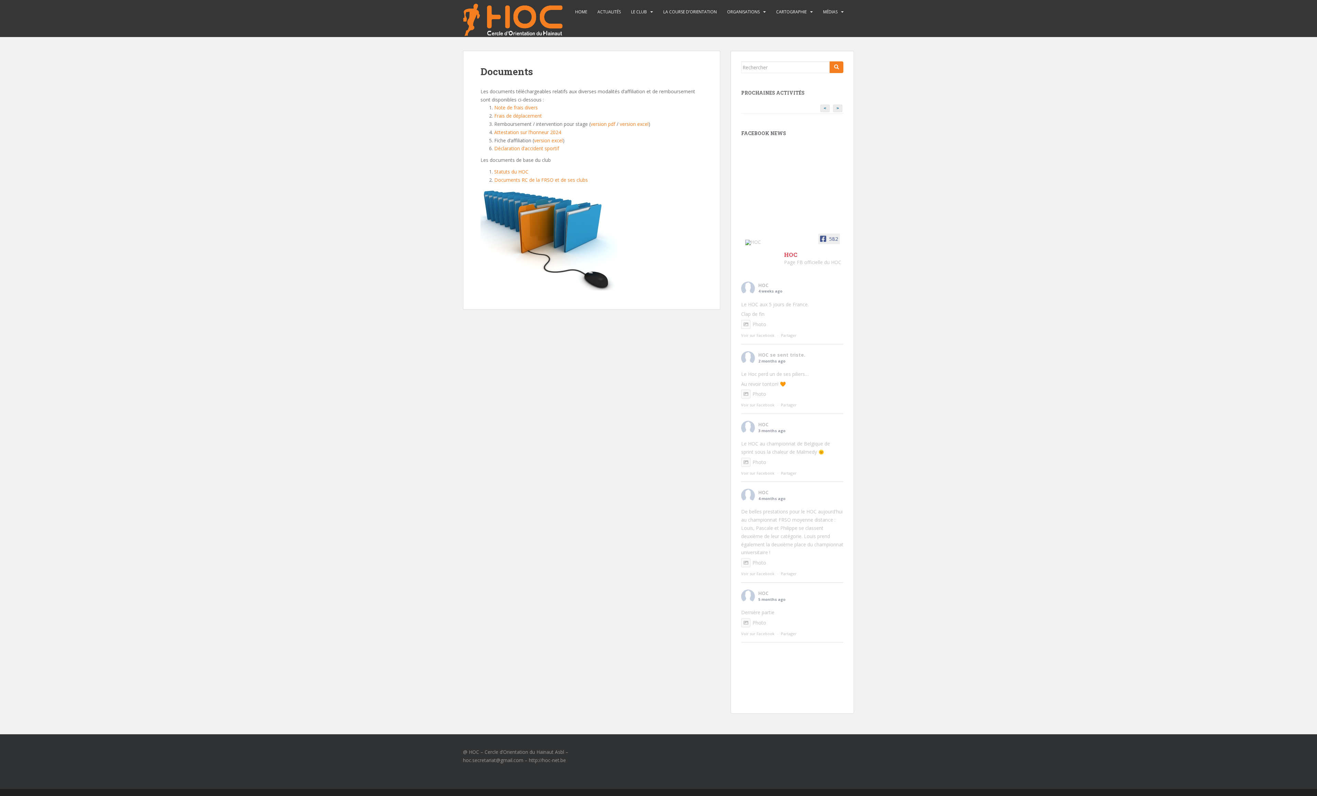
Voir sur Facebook (757, 335)
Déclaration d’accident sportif (526, 148)
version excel (634, 124)
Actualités (609, 12)
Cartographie (791, 12)
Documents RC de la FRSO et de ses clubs (541, 180)
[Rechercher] (836, 67)
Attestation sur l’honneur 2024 (527, 132)
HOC (763, 285)
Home (581, 12)
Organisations (743, 12)
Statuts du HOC (511, 171)
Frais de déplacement (518, 115)
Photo (759, 324)
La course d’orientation (690, 12)
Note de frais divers (516, 107)
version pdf (603, 124)
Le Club (639, 12)
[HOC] (762, 242)
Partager (789, 335)
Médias (830, 12)
